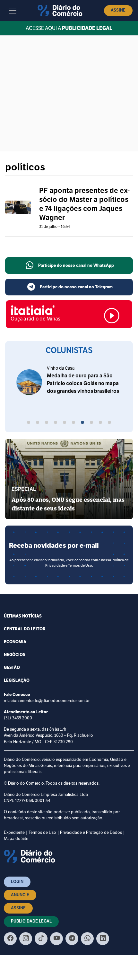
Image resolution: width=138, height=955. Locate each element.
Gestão (12, 667)
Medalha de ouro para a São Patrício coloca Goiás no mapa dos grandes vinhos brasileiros (83, 383)
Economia (15, 641)
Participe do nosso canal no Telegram (76, 287)
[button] (28, 423)
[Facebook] (10, 938)
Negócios (14, 654)
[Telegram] (71, 938)
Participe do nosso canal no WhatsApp (76, 265)
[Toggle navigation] (12, 11)
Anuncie (20, 894)
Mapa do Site (16, 838)
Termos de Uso (42, 832)
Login (17, 881)
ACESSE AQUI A (69, 28)
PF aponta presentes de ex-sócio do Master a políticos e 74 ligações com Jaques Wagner (84, 204)
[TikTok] (41, 938)
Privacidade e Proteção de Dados (91, 832)
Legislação (17, 680)
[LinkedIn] (102, 938)
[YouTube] (56, 938)
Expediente (14, 832)
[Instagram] (25, 938)
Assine (118, 10)
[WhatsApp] (87, 938)
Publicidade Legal (31, 921)
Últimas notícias (23, 616)
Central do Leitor (25, 629)
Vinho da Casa (60, 368)
